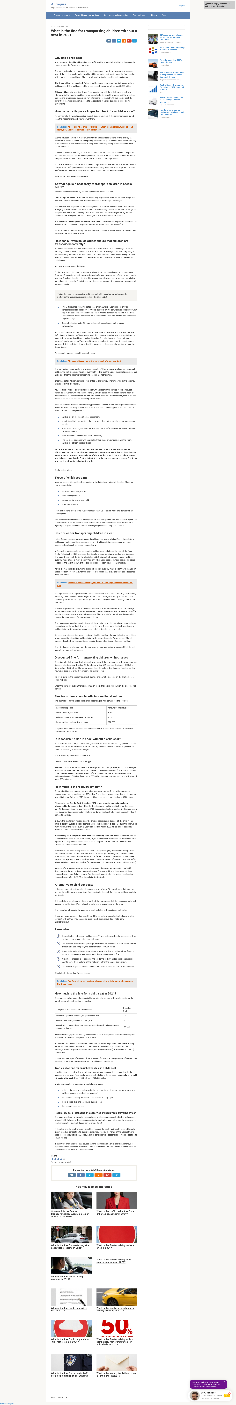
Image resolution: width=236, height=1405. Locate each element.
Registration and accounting (116, 15)
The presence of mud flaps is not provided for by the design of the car (172, 74)
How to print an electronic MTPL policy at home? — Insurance (171, 99)
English (182, 6)
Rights (154, 15)
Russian (3, 1403)
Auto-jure (58, 4)
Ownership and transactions (87, 15)
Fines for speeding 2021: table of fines (171, 61)
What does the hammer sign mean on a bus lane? (172, 48)
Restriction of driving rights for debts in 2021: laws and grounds (172, 87)
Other (164, 15)
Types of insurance (61, 15)
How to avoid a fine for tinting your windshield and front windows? (172, 112)
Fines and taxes (139, 15)
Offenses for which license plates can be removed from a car (172, 37)
